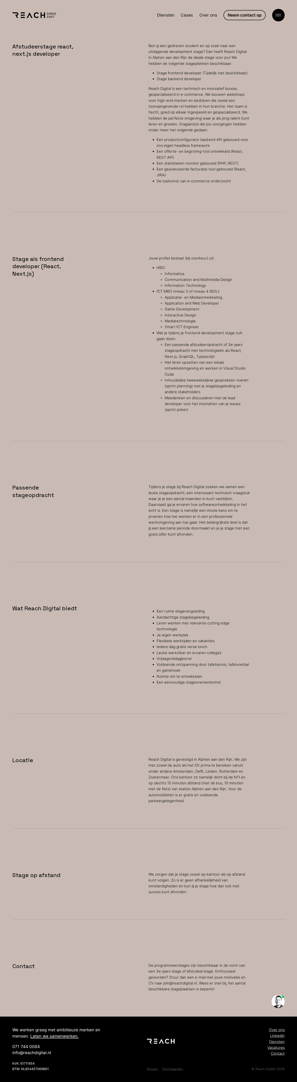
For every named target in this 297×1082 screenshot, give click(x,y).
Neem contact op (245, 15)
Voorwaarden (172, 1069)
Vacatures (276, 1047)
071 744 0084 (26, 1046)
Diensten (165, 15)
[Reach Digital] (163, 1041)
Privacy (152, 1069)
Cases (187, 15)
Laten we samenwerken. (54, 1036)
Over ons (208, 15)
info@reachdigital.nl (31, 1052)
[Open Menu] (278, 15)
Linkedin (277, 1035)
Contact (278, 1053)
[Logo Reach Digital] (28, 15)
